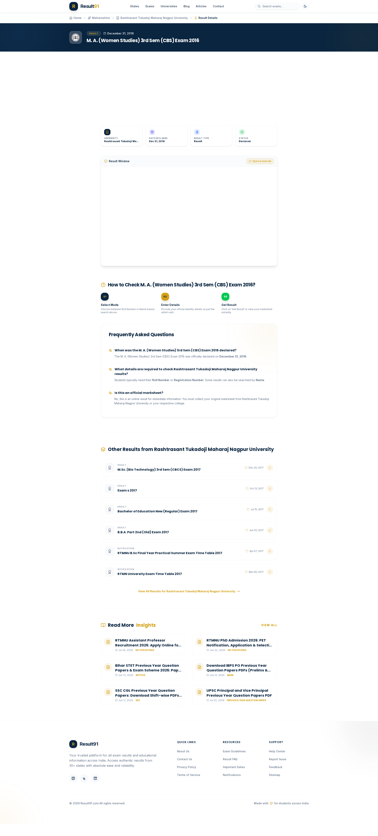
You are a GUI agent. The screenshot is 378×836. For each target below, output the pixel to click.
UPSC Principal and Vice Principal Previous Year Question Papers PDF (239, 693)
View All (269, 625)
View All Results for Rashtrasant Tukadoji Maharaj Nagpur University (186, 591)
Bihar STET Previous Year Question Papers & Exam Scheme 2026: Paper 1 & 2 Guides (148, 670)
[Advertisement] (187, 85)
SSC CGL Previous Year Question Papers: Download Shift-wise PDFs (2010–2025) (147, 695)
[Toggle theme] (305, 6)
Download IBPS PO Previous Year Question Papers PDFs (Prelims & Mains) (237, 670)
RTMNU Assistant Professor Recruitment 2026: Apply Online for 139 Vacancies (147, 645)
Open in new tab (261, 161)
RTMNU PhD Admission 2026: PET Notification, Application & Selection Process (240, 645)
